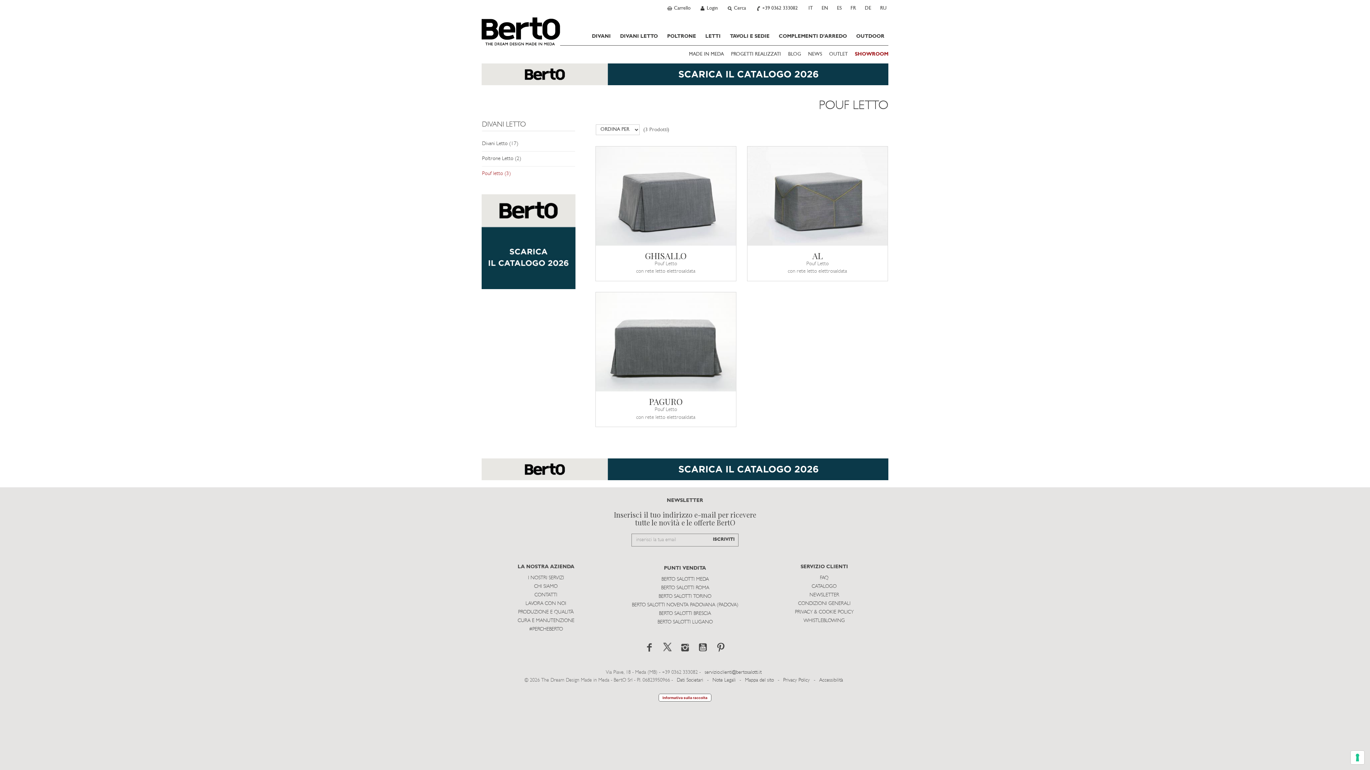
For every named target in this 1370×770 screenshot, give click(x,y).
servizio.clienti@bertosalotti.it (733, 672)
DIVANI (601, 36)
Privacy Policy (796, 680)
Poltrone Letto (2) (501, 158)
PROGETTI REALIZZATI (756, 54)
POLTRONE (681, 36)
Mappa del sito (759, 680)
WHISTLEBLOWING (824, 620)
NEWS (815, 54)
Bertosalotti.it (521, 31)
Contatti (545, 595)
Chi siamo (546, 586)
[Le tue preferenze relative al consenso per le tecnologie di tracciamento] (1357, 757)
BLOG (794, 54)
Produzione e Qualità (546, 612)
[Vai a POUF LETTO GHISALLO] (666, 196)
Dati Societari (690, 680)
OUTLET (838, 54)
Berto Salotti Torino (685, 596)
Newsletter (824, 595)
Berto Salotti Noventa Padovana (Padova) (685, 605)
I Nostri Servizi (546, 578)
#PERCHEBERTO (546, 629)
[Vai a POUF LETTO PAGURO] (666, 341)
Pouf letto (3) (496, 173)
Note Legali (724, 680)
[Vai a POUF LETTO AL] (817, 196)
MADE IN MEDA (706, 54)
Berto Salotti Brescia (685, 613)
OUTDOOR (870, 36)
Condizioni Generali (824, 603)
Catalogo (824, 586)
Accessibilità (831, 680)
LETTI (713, 36)
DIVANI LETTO (639, 36)
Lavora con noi (546, 603)
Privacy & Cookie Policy (824, 612)
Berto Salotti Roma (685, 588)
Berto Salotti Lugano (685, 622)
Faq (824, 578)
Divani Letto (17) (500, 144)
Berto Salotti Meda (685, 579)
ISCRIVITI (724, 539)
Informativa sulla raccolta (685, 697)
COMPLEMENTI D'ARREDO (813, 36)
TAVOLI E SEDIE (750, 36)
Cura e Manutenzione (546, 620)
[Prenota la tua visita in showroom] (685, 77)
